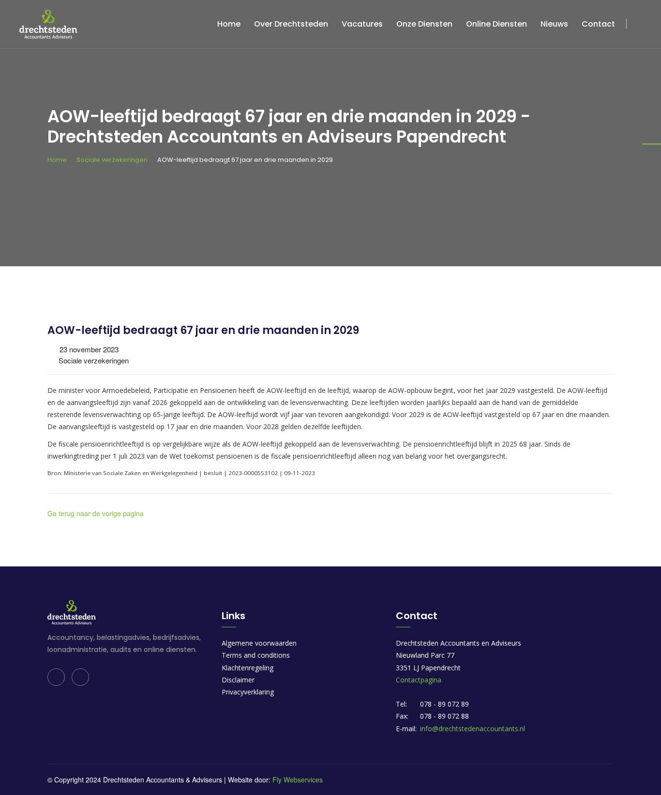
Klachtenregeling (247, 667)
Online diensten (496, 23)
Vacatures (362, 23)
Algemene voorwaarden (259, 643)
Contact (598, 23)
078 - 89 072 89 (444, 703)
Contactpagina (418, 679)
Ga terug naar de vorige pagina (95, 513)
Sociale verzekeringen (112, 159)
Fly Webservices (297, 779)
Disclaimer (238, 679)
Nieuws (554, 23)
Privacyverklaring (248, 691)
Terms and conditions (256, 655)
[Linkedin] (56, 677)
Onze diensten (424, 23)
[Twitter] (80, 677)
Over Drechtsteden (291, 23)
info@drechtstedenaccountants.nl (472, 728)
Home (228, 23)
